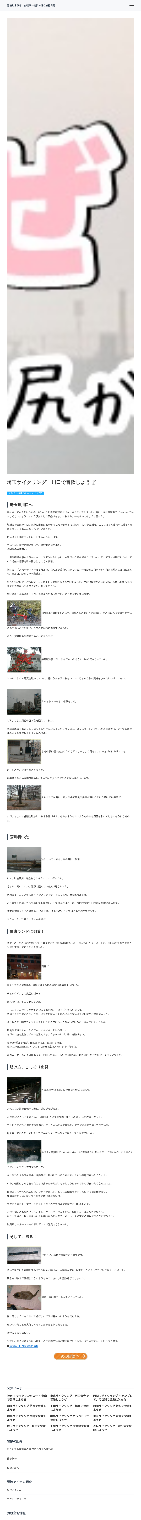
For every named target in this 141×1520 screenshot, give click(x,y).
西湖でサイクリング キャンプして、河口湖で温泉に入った (112, 1398)
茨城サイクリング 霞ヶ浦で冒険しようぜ (112, 1428)
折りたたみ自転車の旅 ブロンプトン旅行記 (25, 493)
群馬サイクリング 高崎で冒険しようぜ (26, 1418)
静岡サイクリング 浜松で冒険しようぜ (112, 1408)
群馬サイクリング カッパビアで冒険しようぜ (69, 1418)
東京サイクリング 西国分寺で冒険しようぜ (69, 1398)
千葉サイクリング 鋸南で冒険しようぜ (69, 1408)
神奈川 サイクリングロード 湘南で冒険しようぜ (27, 1398)
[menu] (131, 5)
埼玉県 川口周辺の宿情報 (23, 1346)
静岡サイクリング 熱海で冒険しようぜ (26, 1408)
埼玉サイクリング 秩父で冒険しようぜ (26, 1428)
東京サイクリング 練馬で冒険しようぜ (112, 1418)
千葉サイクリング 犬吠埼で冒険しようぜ (69, 1428)
